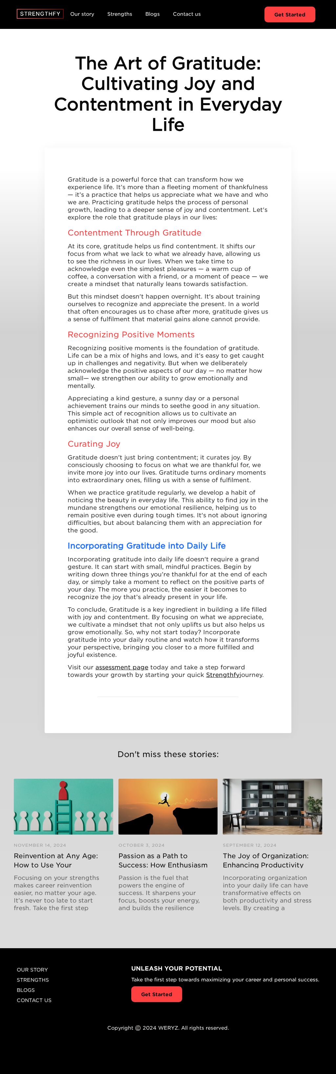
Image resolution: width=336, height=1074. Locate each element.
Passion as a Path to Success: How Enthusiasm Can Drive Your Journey (163, 860)
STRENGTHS (33, 979)
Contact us (187, 14)
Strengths (119, 14)
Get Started (289, 14)
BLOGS (26, 990)
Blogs (152, 14)
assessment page (121, 667)
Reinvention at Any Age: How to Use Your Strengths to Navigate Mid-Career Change (56, 860)
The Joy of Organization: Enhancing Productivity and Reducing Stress (266, 860)
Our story (82, 14)
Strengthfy (223, 674)
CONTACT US (34, 1000)
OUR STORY (32, 969)
